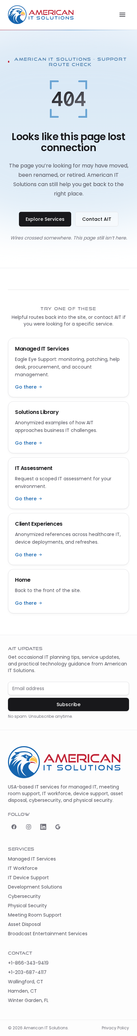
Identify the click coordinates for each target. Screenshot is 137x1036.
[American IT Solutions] (40, 14)
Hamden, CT (22, 991)
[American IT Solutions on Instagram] (29, 827)
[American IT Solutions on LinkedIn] (43, 827)
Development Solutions (35, 887)
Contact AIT (96, 219)
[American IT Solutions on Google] (58, 827)
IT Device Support (28, 877)
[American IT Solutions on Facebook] (14, 827)
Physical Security (27, 905)
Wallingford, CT (25, 981)
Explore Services (45, 219)
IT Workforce (23, 868)
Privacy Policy (115, 1028)
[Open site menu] (122, 14)
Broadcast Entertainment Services (47, 933)
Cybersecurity (24, 896)
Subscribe (68, 704)
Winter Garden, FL (28, 1000)
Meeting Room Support (35, 915)
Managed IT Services (32, 859)
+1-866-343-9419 (28, 963)
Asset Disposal (24, 924)
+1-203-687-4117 (27, 972)
